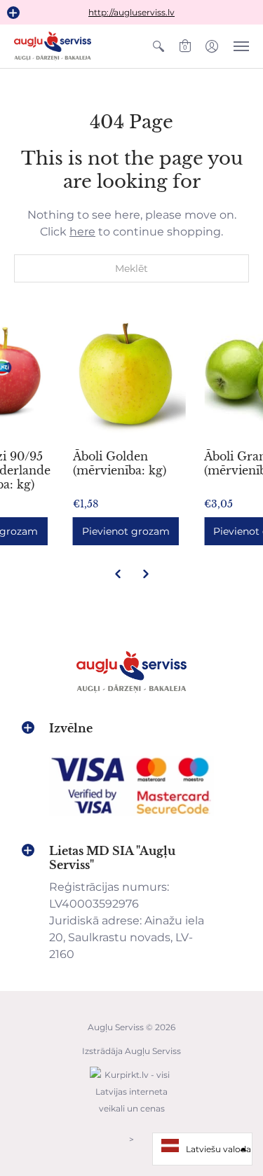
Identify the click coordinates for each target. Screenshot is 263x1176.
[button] (13, 12)
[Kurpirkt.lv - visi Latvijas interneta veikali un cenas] (132, 1115)
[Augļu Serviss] (52, 46)
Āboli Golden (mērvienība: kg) (119, 463)
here (82, 231)
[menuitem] (158, 46)
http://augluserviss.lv (131, 12)
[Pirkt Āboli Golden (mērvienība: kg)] (132, 376)
